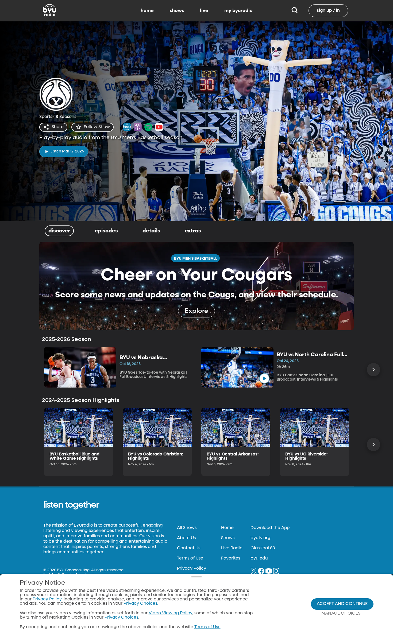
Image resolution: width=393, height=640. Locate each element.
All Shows (186, 528)
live (204, 10)
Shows (227, 538)
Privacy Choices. (141, 603)
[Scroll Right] (373, 369)
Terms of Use (190, 558)
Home (227, 528)
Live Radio (231, 548)
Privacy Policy (191, 568)
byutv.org (260, 538)
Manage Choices (340, 613)
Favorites (230, 558)
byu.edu (259, 558)
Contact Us (188, 548)
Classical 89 (263, 548)
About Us (186, 538)
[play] (264, 378)
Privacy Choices (121, 617)
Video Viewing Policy (170, 613)
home (147, 10)
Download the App (270, 528)
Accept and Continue (342, 604)
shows (177, 10)
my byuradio (238, 10)
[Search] (294, 10)
